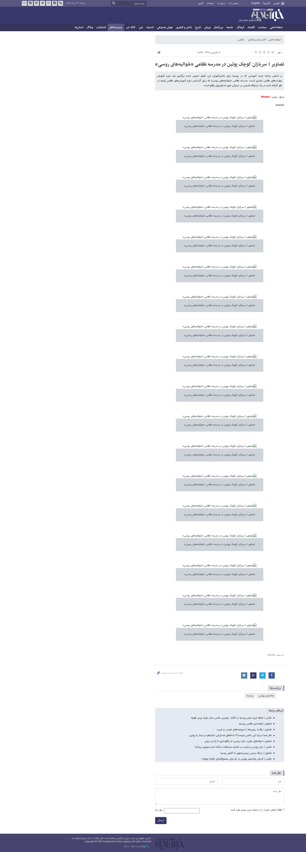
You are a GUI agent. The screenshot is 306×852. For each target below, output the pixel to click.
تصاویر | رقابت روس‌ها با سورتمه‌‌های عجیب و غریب (244, 730)
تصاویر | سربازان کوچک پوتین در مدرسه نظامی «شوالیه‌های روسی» (219, 64)
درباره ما (221, 3)
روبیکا (24, 3)
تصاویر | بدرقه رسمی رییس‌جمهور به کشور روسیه (246, 753)
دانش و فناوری (184, 27)
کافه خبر (131, 27)
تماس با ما (233, 3)
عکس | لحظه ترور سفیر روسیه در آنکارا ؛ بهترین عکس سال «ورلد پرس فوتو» (231, 718)
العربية (266, 3)
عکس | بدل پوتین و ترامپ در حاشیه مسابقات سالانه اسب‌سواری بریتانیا (233, 747)
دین (141, 27)
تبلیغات (210, 3)
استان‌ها (79, 27)
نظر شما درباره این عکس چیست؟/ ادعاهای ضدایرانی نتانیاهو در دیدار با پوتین (230, 735)
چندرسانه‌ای (115, 27)
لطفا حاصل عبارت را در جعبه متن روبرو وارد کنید (257, 810)
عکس (241, 40)
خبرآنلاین (261, 15)
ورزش (207, 27)
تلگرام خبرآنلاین (54, 3)
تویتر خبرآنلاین (42, 3)
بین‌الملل (218, 27)
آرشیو (200, 3)
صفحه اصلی (276, 27)
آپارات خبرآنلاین (36, 3)
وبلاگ (90, 27)
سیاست (262, 27)
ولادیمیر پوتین (266, 696)
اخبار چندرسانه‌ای (257, 40)
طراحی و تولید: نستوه (133, 846)
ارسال (161, 820)
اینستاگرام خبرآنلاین (48, 3)
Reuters (265, 97)
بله (30, 3)
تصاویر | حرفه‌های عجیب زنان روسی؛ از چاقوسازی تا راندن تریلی (238, 741)
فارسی (276, 3)
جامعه (229, 27)
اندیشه (150, 27)
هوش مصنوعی (165, 27)
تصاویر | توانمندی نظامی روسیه (255, 724)
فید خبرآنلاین (60, 3)
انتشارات (101, 27)
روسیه (250, 696)
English (255, 3)
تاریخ (198, 27)
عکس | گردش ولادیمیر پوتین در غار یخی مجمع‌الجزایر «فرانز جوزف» (237, 759)
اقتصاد (251, 27)
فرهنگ (240, 27)
